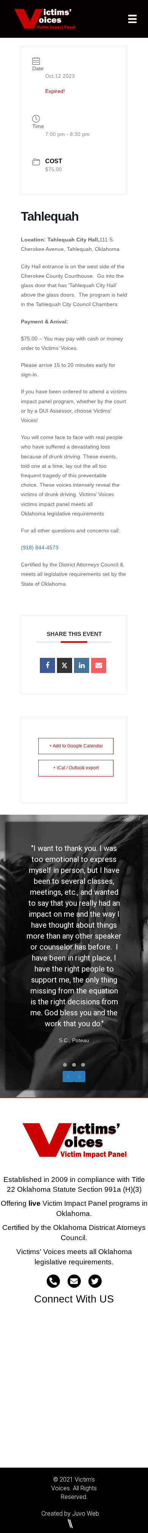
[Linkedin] (81, 665)
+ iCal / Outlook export (76, 767)
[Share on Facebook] (47, 665)
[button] (64, 1065)
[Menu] (132, 18)
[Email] (98, 665)
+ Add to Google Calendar (76, 746)
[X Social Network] (64, 665)
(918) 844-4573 (39, 548)
